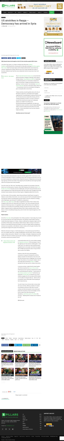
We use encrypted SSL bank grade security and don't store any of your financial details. (31, 227)
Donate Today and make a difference (32, 217)
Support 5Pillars (31, 214)
